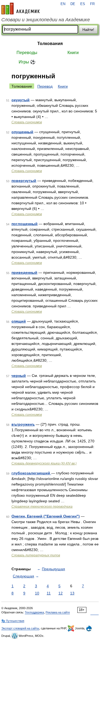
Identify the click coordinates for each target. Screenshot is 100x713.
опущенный (22, 132)
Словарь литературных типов (35, 555)
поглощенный (24, 224)
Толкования (50, 43)
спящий (18, 321)
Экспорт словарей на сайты (20, 628)
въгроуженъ (23, 424)
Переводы (27, 52)
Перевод (45, 86)
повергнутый (23, 180)
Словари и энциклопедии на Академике (45, 19)
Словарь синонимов (26, 122)
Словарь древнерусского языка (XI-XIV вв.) (44, 463)
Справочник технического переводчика (42, 506)
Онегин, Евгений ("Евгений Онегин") (45, 516)
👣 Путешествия (12, 620)
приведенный (24, 272)
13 (72, 593)
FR (92, 4)
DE (72, 4)
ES (82, 4)
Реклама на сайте (58, 612)
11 (49, 593)
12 (60, 593)
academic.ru (20, 8)
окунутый (20, 100)
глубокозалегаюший (31, 473)
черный (18, 375)
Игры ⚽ (27, 62)
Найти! (88, 29)
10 (37, 593)
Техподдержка (34, 612)
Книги (73, 52)
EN (63, 4)
